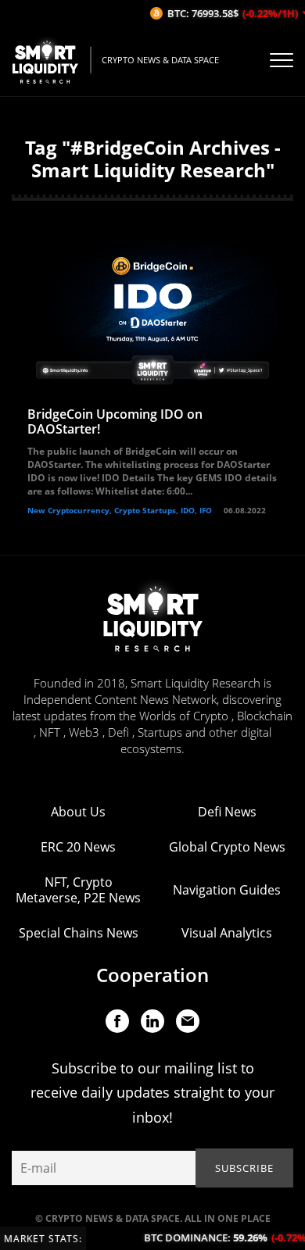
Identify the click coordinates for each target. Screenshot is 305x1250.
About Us (78, 811)
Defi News (227, 811)
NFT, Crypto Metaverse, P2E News (78, 889)
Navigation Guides (227, 889)
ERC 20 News (78, 846)
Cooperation (152, 975)
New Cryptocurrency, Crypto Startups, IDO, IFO (119, 510)
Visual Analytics (226, 932)
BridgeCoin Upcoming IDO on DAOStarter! (115, 421)
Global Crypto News (227, 846)
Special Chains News (78, 932)
